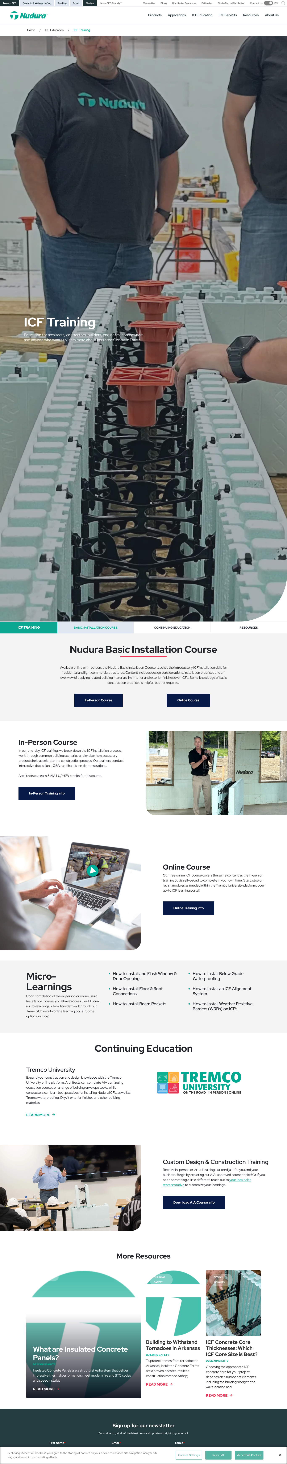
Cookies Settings (189, 1455)
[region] (143, 1455)
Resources (251, 15)
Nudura (90, 3)
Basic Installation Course (95, 627)
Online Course (188, 700)
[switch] (271, 3)
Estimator (206, 3)
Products (155, 15)
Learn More (38, 1115)
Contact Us (256, 3)
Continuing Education (172, 627)
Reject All (218, 1455)
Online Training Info (188, 908)
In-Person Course (98, 700)
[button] (283, 3)
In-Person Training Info (47, 793)
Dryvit (76, 3)
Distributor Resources (184, 3)
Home (31, 30)
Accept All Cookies (249, 1455)
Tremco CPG (10, 3)
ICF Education (54, 30)
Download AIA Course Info (194, 1202)
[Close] (280, 1454)
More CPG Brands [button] (110, 3)
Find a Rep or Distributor (231, 3)
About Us (272, 15)
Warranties (149, 3)
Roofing (62, 3)
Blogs (164, 3)
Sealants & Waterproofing (37, 3)
